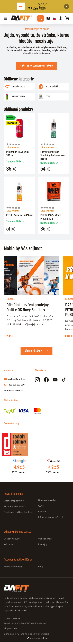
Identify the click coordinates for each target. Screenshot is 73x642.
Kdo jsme (8, 545)
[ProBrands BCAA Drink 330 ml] (19, 129)
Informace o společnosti (50, 517)
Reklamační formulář (14, 507)
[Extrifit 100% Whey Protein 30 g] (53, 192)
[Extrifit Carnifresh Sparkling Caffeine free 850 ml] (53, 129)
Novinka (10, 117)
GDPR (41, 506)
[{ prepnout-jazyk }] (54, 18)
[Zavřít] (66, 6)
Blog (40, 567)
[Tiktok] (63, 379)
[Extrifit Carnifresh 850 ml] (19, 192)
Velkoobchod (45, 539)
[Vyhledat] (40, 18)
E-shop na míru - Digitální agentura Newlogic (26, 634)
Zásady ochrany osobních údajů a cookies (25, 623)
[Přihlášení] (60, 18)
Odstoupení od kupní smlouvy (18, 512)
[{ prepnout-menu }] (48, 18)
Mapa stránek (11, 629)
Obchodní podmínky (14, 501)
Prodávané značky (13, 567)
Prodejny (42, 545)
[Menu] (5, 18)
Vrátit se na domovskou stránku (36, 65)
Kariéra (42, 512)
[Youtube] (55, 379)
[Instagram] (37, 379)
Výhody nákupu (12, 539)
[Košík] (67, 18)
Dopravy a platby (47, 500)
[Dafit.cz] (21, 18)
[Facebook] (46, 379)
